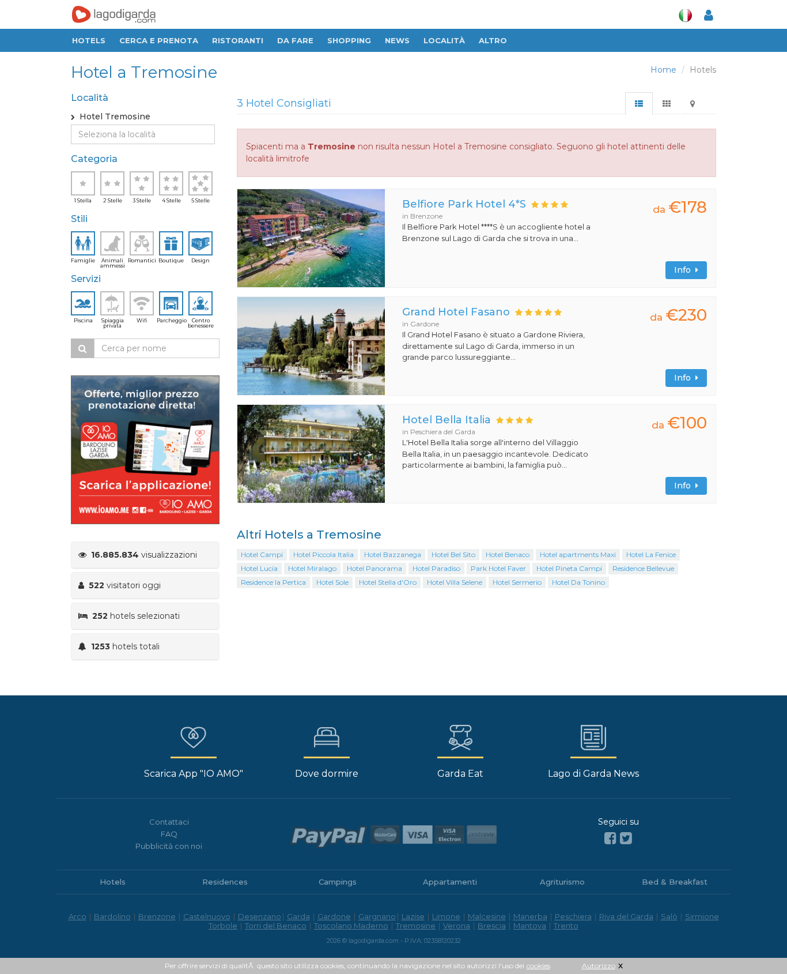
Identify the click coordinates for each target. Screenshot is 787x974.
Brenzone (157, 916)
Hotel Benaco (507, 554)
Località (444, 40)
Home (663, 70)
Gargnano (377, 916)
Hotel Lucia (259, 568)
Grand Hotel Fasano (456, 312)
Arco (77, 916)
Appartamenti (450, 881)
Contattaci (169, 821)
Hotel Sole (332, 582)
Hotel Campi (262, 554)
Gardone (334, 916)
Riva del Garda (626, 916)
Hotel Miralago (312, 568)
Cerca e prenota (158, 40)
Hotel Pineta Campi (569, 568)
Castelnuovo (206, 916)
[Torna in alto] (755, 942)
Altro (493, 40)
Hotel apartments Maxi (578, 554)
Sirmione (702, 916)
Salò (669, 916)
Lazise (413, 916)
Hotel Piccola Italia (323, 554)
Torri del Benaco (276, 925)
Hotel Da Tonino (578, 582)
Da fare (295, 40)
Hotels (88, 40)
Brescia (492, 925)
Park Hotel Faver (498, 568)
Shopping (349, 40)
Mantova (529, 925)
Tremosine (416, 925)
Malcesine (487, 916)
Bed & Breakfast (674, 881)
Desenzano (259, 916)
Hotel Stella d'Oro (388, 582)
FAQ (169, 833)
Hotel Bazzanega (392, 554)
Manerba (530, 916)
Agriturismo (562, 881)
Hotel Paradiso (436, 568)
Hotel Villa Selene (454, 582)
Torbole (223, 925)
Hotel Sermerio (517, 582)
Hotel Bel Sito (453, 554)
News (397, 40)
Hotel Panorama (374, 568)
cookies (538, 965)
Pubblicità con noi (168, 846)
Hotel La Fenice (651, 554)
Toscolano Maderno (351, 925)
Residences (225, 881)
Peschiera (573, 916)
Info (684, 270)
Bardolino (112, 916)
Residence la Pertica (273, 582)
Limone (446, 916)
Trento (566, 925)
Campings (338, 881)
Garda (298, 916)
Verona (456, 925)
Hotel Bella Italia (446, 419)
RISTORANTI (237, 40)
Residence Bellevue (643, 568)
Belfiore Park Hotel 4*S (464, 204)
